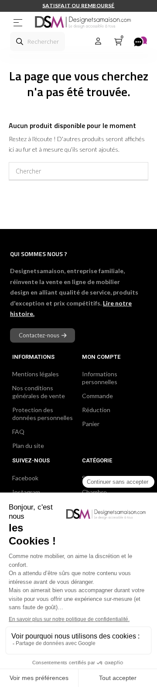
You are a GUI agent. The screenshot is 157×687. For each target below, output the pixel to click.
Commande (97, 395)
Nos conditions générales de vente (38, 391)
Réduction (96, 409)
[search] (19, 41)
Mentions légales (35, 374)
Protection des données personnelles (42, 413)
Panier (90, 423)
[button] (42, 335)
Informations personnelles (99, 377)
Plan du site (28, 445)
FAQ (18, 431)
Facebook (25, 478)
